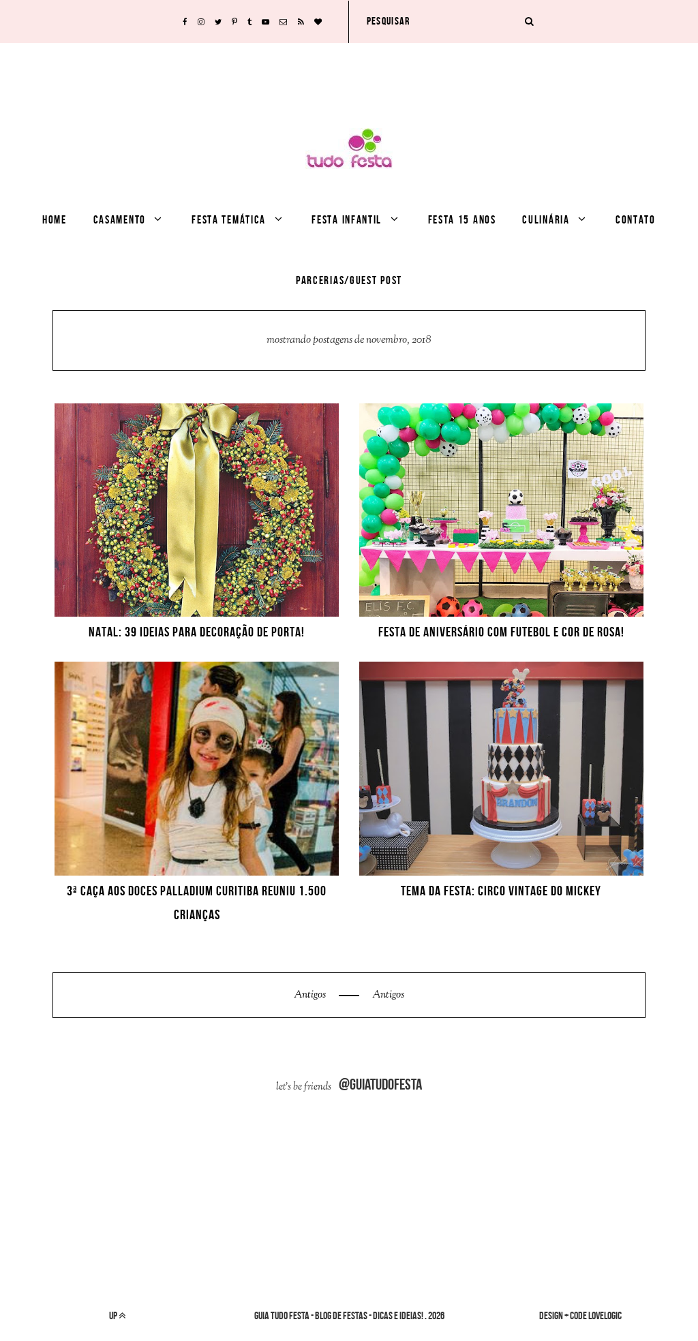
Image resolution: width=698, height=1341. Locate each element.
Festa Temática (229, 219)
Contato (636, 219)
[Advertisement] (349, 73)
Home (54, 219)
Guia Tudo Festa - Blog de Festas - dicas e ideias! (338, 1315)
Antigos (311, 995)
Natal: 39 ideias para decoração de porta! (197, 631)
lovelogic (605, 1315)
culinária (545, 219)
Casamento (119, 219)
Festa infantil (347, 219)
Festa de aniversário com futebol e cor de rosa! (501, 631)
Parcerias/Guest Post (349, 280)
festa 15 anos (462, 219)
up (114, 1315)
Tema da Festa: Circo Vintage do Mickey (501, 890)
